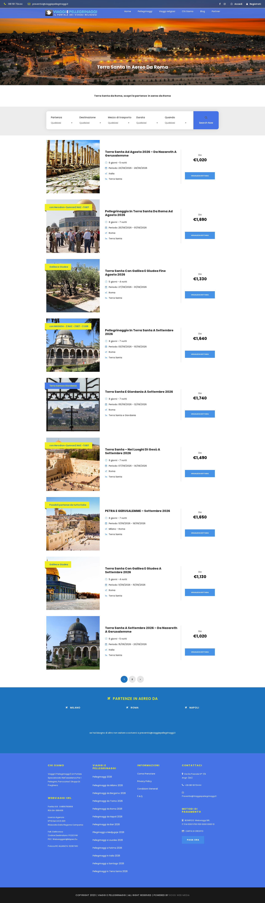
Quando (170, 117)
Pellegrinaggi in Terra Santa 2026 (110, 871)
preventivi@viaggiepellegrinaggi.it (158, 732)
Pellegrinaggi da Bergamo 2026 (109, 793)
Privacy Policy (144, 781)
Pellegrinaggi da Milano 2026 (108, 785)
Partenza (56, 117)
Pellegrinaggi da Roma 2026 (107, 808)
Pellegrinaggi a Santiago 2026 (108, 863)
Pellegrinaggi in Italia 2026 (106, 855)
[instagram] (225, 4)
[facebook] (220, 4)
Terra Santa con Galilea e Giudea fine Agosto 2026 (135, 273)
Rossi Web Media (179, 895)
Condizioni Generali (147, 788)
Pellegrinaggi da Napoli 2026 (107, 816)
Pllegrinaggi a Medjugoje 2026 (108, 832)
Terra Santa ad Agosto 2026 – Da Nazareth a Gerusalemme (141, 154)
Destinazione (87, 117)
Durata (140, 117)
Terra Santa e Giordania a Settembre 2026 (139, 392)
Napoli (194, 707)
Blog (202, 11)
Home (127, 11)
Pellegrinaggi (145, 11)
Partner (216, 11)
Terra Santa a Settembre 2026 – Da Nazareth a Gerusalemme (141, 630)
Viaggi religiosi (167, 11)
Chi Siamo (188, 11)
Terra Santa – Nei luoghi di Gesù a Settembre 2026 (132, 451)
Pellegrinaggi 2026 (102, 776)
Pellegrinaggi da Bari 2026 (106, 824)
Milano (75, 707)
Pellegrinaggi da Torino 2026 (108, 801)
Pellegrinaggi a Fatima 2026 (107, 847)
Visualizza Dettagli (200, 176)
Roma (135, 707)
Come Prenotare (146, 773)
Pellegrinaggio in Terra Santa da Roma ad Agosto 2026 (139, 213)
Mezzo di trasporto (119, 117)
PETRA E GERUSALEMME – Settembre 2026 (137, 511)
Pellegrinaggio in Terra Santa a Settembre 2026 (139, 332)
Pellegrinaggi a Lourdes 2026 (108, 840)
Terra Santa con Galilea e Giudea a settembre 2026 (133, 570)
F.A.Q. (140, 796)
